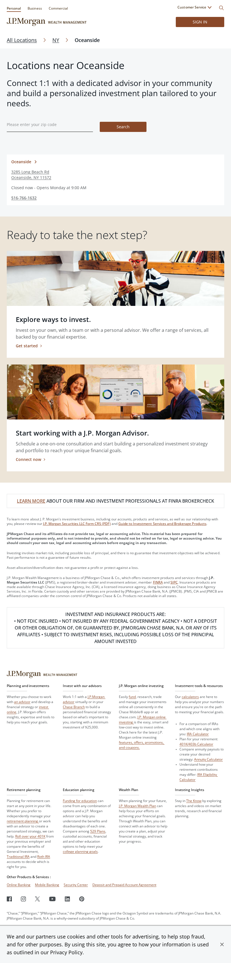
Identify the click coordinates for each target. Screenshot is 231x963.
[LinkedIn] (67, 899)
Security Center (76, 884)
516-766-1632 (24, 197)
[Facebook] (9, 899)
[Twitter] (37, 899)
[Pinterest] (82, 899)
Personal (14, 8)
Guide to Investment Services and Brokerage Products (162, 523)
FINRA (158, 582)
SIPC (174, 582)
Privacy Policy (66, 952)
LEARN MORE (31, 501)
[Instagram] (23, 899)
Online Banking (18, 884)
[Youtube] (52, 899)
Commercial (58, 8)
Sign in (200, 22)
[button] (222, 944)
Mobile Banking (47, 884)
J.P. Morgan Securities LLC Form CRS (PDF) (77, 523)
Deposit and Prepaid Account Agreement (124, 884)
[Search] (221, 8)
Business (35, 8)
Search (123, 126)
